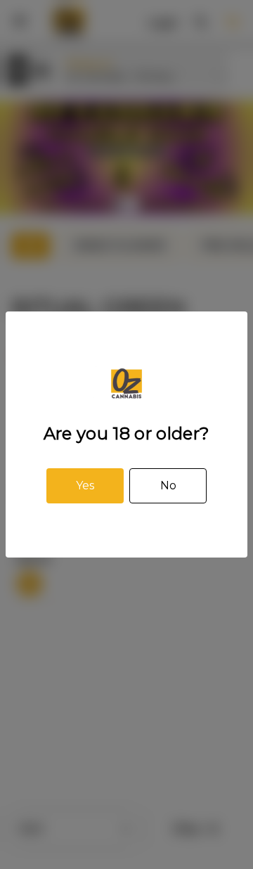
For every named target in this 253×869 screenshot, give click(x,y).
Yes (85, 485)
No (168, 485)
